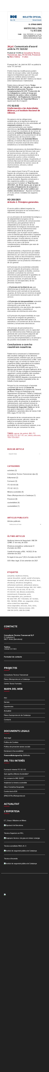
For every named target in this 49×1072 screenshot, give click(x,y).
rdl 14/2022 (34, 599)
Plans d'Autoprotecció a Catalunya (20, 495)
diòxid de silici (30, 580)
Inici (5, 698)
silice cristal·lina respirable (17, 603)
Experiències (8, 707)
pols (29, 594)
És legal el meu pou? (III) (16, 557)
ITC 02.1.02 (11, 488)
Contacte (7, 720)
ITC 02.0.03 (21, 589)
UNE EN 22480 (24, 610)
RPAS (20, 601)
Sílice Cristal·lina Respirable (14, 787)
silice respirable (13, 606)
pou (21, 596)
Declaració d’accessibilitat (13, 751)
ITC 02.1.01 (19, 435)
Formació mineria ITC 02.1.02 (15, 770)
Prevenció (36, 55)
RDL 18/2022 (12, 601)
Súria (34, 606)
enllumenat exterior (31, 585)
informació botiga (22, 587)
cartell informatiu (33, 578)
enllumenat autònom (15, 585)
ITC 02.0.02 (26, 55)
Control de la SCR (10, 791)
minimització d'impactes (16, 594)
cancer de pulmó (21, 433)
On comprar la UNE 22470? (14, 778)
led (18, 592)
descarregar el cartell (15, 580)
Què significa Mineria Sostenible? (16, 774)
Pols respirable (13, 596)
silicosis (36, 435)
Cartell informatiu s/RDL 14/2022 (19, 552)
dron (38, 580)
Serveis (6, 702)
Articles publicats (13, 521)
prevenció (27, 596)
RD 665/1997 (12, 599)
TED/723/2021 (13, 437)
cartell (23, 578)
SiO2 (30, 606)
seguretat (29, 601)
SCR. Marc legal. (13, 561)
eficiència (11, 583)
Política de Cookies (11, 742)
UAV (32, 608)
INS (30, 433)
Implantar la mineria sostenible (15, 783)
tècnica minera (24, 608)
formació (10, 587)
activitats (10, 470)
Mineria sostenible (14, 492)
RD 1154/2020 (23, 599)
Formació (11, 481)
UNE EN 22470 (12, 610)
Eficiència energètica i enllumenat (19, 546)
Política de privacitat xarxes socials (17, 747)
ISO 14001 (37, 587)
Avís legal (7, 738)
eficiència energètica (24, 583)
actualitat (11, 576)
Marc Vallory (15, 57)
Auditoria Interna (21, 576)
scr (26, 435)
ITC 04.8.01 (11, 592)
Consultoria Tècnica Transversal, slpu (21, 474)
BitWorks (26, 755)
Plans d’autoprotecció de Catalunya (17, 715)
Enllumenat (11, 478)
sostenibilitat (12, 503)
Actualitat (7, 711)
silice (30, 435)
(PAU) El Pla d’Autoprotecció (14, 796)
